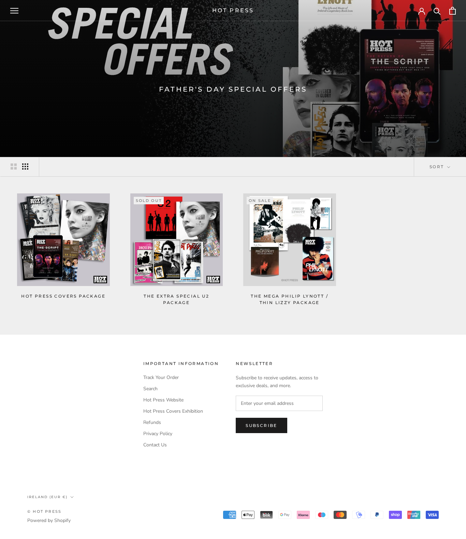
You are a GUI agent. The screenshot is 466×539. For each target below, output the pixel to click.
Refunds (152, 422)
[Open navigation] (14, 11)
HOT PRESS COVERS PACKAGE (63, 296)
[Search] (437, 10)
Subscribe (261, 425)
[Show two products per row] (14, 166)
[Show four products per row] (25, 166)
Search (150, 388)
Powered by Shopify (49, 520)
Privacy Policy (157, 433)
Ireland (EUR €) (47, 497)
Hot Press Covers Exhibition (173, 411)
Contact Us (155, 445)
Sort (437, 166)
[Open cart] (452, 11)
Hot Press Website (163, 400)
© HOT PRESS (44, 511)
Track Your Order (161, 377)
